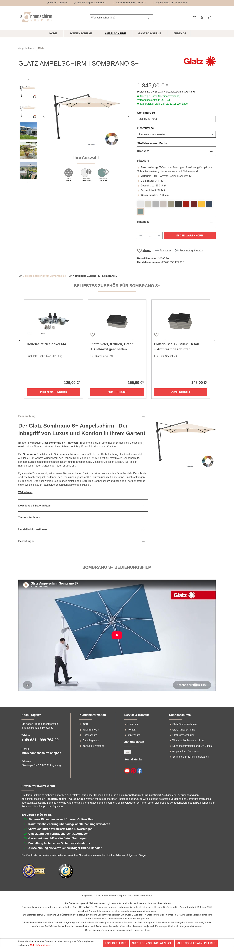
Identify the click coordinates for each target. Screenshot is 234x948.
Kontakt (132, 729)
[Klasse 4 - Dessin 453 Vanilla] (148, 204)
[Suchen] (149, 17)
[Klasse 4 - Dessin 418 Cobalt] (209, 204)
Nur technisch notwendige (152, 943)
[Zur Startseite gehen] (36, 17)
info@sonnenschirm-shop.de (41, 753)
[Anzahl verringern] (140, 235)
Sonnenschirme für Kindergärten (190, 756)
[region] (74, 133)
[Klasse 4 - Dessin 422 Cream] (163, 204)
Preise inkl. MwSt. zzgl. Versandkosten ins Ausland (166, 91)
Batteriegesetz (91, 740)
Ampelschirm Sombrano (185, 751)
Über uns (133, 724)
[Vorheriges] (43, 116)
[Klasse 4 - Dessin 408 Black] (178, 204)
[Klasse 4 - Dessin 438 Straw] (201, 204)
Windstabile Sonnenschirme (188, 740)
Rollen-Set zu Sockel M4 (46, 344)
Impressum (134, 735)
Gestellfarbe (153, 128)
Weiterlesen (25, 492)
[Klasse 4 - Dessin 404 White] (140, 204)
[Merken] (29, 334)
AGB (85, 724)
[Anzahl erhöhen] (159, 235)
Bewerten (165, 250)
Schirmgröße (153, 112)
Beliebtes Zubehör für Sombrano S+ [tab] (44, 275)
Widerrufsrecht (91, 729)
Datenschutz (90, 735)
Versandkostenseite (146, 911)
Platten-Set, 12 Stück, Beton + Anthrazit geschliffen (176, 346)
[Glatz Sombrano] (86, 116)
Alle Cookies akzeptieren (196, 943)
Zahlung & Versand (93, 746)
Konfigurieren (116, 943)
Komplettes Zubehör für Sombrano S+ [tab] (96, 275)
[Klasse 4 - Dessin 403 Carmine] (186, 204)
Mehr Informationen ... (41, 945)
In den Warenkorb (189, 235)
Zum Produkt (117, 392)
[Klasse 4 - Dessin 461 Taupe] (171, 204)
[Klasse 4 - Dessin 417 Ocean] (140, 211)
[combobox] (118, 17)
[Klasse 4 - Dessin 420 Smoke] (155, 204)
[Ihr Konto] (202, 17)
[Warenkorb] (210, 17)
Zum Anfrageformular (191, 250)
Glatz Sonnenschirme (184, 724)
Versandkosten (118, 903)
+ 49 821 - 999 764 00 (40, 740)
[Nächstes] (128, 116)
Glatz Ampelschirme (183, 729)
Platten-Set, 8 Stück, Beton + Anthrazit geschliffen (112, 346)
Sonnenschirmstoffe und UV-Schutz (192, 746)
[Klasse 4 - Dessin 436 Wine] (194, 204)
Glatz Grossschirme (183, 735)
